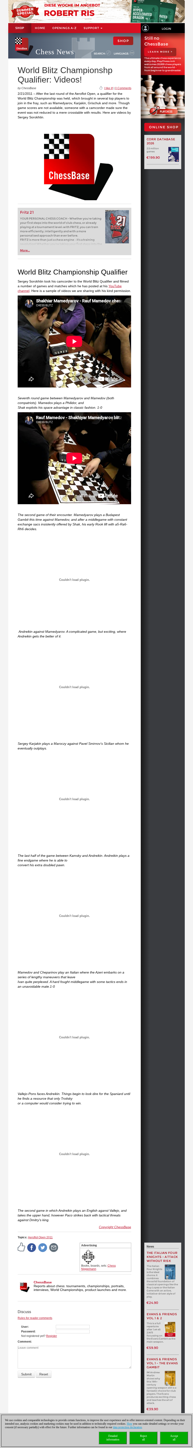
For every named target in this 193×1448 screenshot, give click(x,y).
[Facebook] (32, 1247)
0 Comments (123, 88)
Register (51, 1336)
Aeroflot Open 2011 (40, 1237)
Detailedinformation (112, 1437)
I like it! (108, 88)
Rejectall (143, 1437)
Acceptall (174, 1437)
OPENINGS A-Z (64, 28)
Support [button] (92, 28)
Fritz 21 (27, 212)
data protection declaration (127, 1427)
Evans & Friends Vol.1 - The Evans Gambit (162, 1363)
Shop (19, 28)
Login (166, 28)
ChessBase (43, 1282)
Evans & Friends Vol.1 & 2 (162, 1316)
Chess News (55, 52)
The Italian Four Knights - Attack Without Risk (162, 1257)
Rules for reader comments (35, 1318)
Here (129, 1423)
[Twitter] (43, 1247)
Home (40, 28)
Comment (24, 1341)
